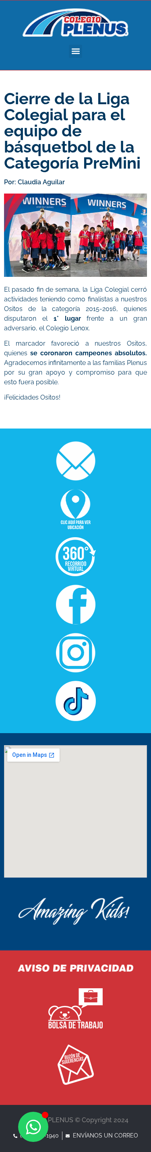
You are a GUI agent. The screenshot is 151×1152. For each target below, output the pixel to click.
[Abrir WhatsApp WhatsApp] (33, 1127)
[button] (75, 51)
